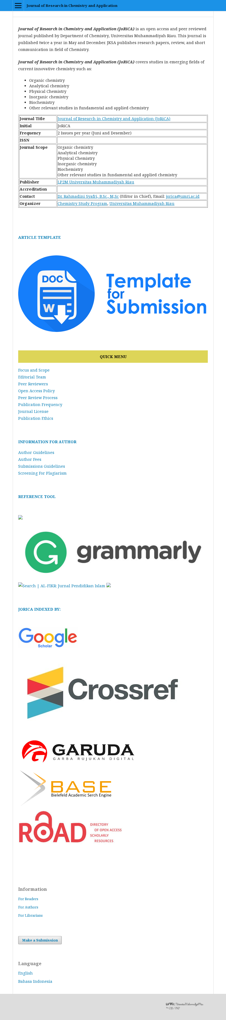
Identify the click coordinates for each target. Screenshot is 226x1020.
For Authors (28, 907)
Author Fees (29, 459)
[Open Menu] (18, 5)
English (25, 973)
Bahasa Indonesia (35, 981)
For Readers (28, 898)
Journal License (33, 411)
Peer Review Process (38, 397)
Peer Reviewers (33, 383)
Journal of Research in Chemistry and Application (71, 5)
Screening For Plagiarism (42, 473)
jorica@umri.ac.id (183, 196)
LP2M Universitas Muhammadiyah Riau (96, 182)
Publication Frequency (40, 404)
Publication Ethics (35, 418)
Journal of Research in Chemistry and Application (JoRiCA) (114, 118)
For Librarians (30, 915)
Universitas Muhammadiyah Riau (141, 203)
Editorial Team (32, 377)
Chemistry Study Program (82, 203)
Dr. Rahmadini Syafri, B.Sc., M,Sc (88, 196)
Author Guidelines (36, 452)
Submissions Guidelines (41, 466)
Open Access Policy (36, 390)
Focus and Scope (34, 370)
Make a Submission (40, 940)
